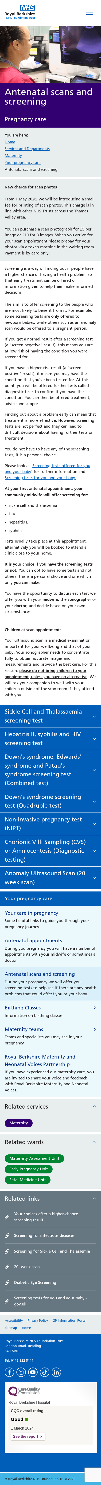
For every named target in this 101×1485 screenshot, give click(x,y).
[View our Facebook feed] (9, 1372)
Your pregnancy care (23, 162)
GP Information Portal (69, 1320)
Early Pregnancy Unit (28, 1169)
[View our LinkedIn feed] (56, 1372)
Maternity (18, 1123)
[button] (50, 716)
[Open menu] (89, 12)
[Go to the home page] (20, 12)
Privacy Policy (37, 1320)
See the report (25, 1436)
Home (10, 142)
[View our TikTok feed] (44, 1372)
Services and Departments (27, 148)
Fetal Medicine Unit (27, 1179)
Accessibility (14, 1320)
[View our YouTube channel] (33, 1372)
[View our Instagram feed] (21, 1372)
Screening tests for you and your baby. (40, 477)
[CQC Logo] (24, 1395)
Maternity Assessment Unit (34, 1158)
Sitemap (11, 1328)
